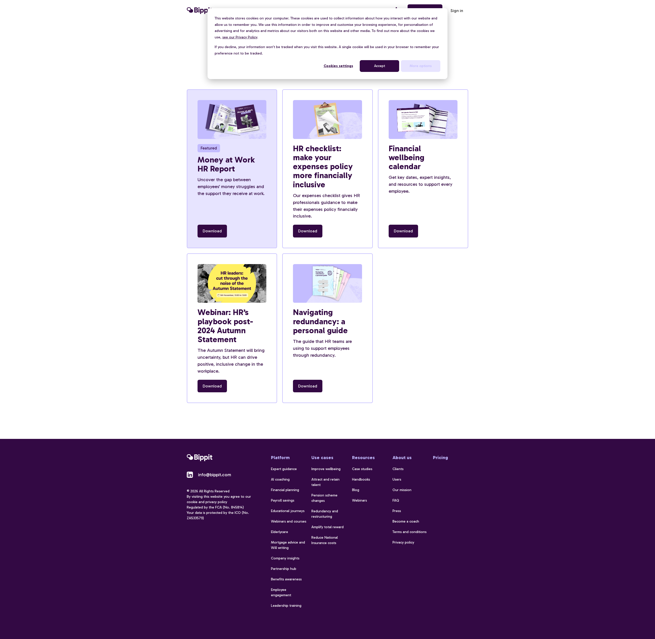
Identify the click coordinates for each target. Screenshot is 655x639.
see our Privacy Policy (239, 37)
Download (212, 231)
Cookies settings (338, 66)
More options (421, 66)
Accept (379, 66)
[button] (456, 10)
